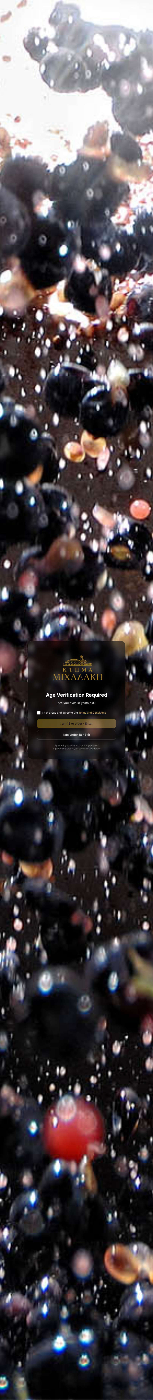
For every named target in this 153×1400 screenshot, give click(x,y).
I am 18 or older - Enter (76, 723)
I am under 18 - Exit (76, 735)
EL (123, 7)
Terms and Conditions (92, 712)
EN (133, 7)
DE (144, 7)
